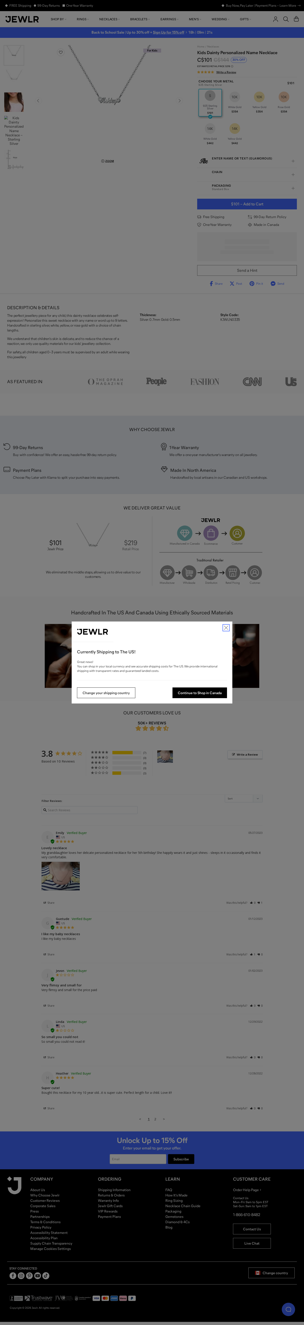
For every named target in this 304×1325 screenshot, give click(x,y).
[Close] (226, 627)
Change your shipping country (106, 693)
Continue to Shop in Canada (200, 693)
